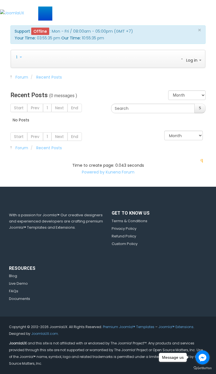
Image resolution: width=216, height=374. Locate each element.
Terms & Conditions (129, 221)
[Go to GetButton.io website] (203, 368)
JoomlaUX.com (44, 333)
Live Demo (18, 283)
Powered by (93, 172)
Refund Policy (124, 236)
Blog (13, 276)
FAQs (13, 291)
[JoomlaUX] (12, 12)
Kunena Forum (120, 172)
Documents (19, 298)
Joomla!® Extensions (176, 326)
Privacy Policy (124, 228)
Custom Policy (125, 243)
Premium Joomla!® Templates (128, 326)
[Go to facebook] (202, 357)
